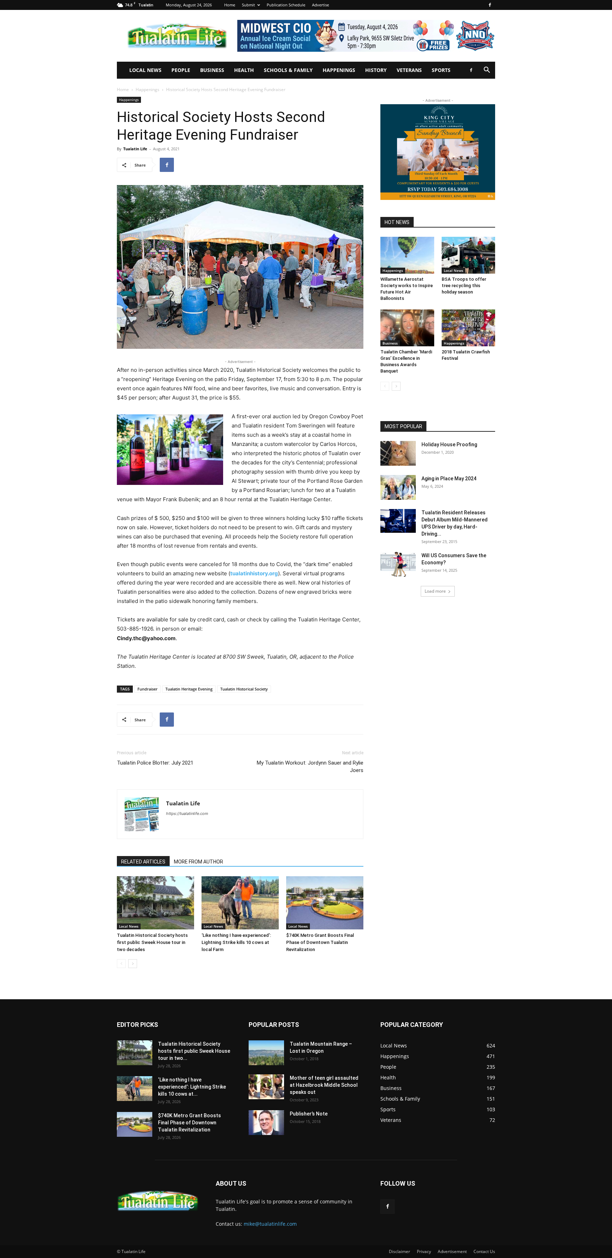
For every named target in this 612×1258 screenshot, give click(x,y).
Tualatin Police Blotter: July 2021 (155, 763)
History (376, 70)
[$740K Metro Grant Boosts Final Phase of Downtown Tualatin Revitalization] (324, 902)
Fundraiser (147, 689)
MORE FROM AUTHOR (198, 862)
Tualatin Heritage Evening (188, 689)
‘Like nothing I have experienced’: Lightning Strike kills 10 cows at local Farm (236, 942)
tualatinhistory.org (254, 573)
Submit (248, 4)
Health (244, 70)
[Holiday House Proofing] (398, 453)
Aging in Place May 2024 (448, 478)
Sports (441, 70)
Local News (145, 70)
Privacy (424, 1251)
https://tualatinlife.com (187, 813)
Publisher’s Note (309, 1114)
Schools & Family (288, 70)
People (180, 70)
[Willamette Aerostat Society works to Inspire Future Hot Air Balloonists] (407, 255)
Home (229, 4)
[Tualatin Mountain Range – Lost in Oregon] (266, 1052)
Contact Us (484, 1251)
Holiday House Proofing (449, 444)
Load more (435, 591)
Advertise (320, 4)
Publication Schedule (286, 4)
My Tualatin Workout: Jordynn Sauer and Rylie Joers (310, 766)
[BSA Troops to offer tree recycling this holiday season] (468, 255)
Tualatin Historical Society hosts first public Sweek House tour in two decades (152, 942)
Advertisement (452, 1251)
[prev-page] (121, 963)
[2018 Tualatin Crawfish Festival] (468, 327)
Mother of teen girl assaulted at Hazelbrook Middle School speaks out (324, 1085)
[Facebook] (489, 5)
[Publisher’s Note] (266, 1122)
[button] (486, 70)
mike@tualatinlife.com (270, 1223)
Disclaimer (399, 1251)
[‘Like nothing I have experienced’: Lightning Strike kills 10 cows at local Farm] (240, 902)
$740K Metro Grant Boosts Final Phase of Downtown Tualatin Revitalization (320, 942)
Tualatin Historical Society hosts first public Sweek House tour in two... (194, 1051)
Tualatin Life (135, 148)
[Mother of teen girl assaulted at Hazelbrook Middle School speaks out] (266, 1086)
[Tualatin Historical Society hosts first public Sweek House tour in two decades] (155, 902)
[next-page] (132, 963)
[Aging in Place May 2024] (398, 487)
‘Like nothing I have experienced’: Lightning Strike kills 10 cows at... (192, 1087)
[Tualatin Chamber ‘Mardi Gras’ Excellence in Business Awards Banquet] (407, 327)
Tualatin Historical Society (244, 689)
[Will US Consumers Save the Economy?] (398, 564)
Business (212, 70)
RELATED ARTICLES (143, 862)
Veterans (409, 70)
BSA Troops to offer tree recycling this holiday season (464, 285)
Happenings (339, 70)
